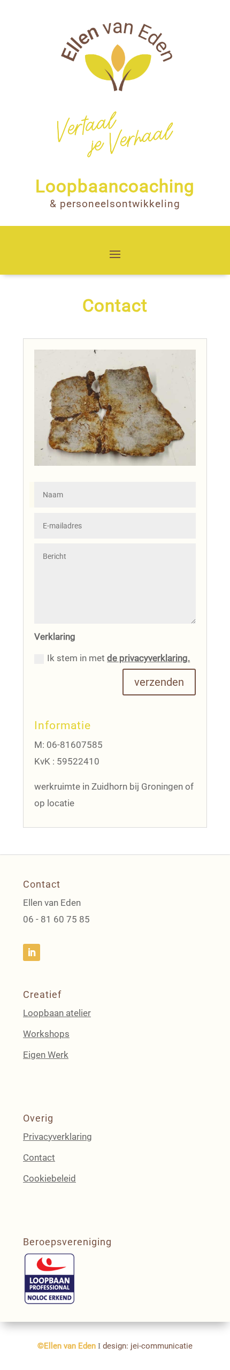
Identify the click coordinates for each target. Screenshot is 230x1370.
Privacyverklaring (57, 1136)
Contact (39, 1157)
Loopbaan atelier (57, 1013)
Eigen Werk (45, 1054)
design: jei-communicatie (148, 1346)
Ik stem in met (118, 658)
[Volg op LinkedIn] (31, 952)
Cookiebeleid (49, 1178)
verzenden (159, 682)
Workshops (46, 1033)
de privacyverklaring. (148, 658)
